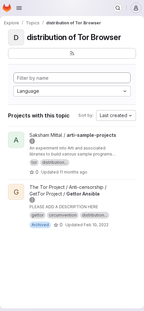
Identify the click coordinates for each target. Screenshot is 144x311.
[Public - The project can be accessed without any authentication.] (32, 141)
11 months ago (73, 172)
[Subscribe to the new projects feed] (72, 53)
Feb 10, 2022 (96, 224)
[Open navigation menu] (19, 8)
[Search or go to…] (118, 8)
